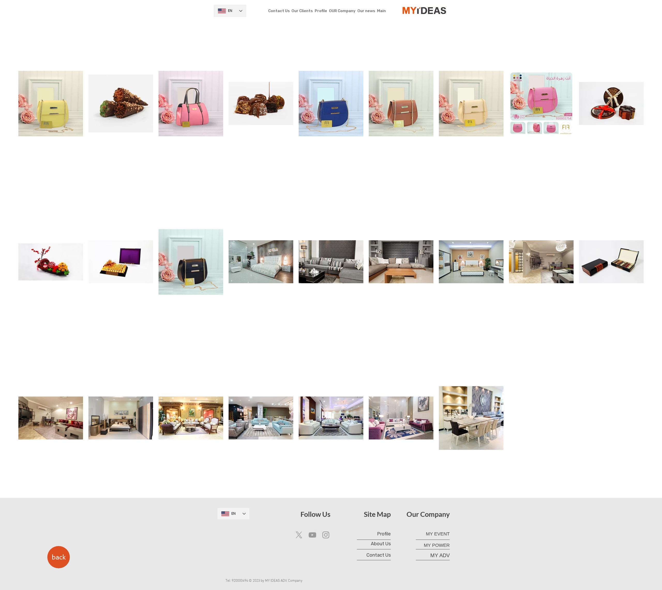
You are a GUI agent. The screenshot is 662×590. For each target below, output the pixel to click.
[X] (299, 535)
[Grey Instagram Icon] (325, 535)
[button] (342, 11)
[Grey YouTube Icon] (312, 535)
